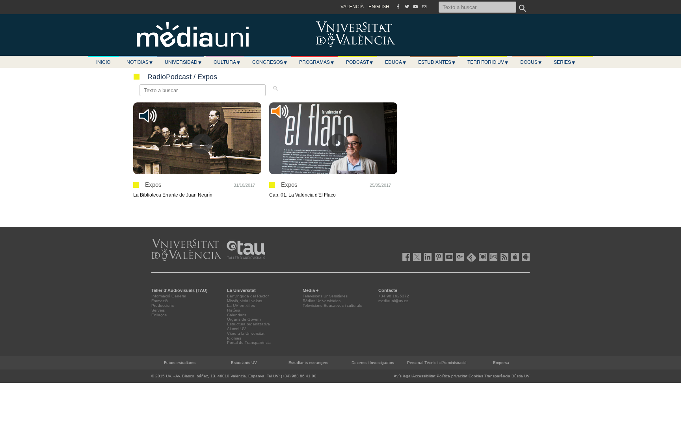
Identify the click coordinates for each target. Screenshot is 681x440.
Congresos (269, 62)
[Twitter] (406, 6)
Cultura (227, 62)
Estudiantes (436, 62)
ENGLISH (378, 6)
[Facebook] (398, 6)
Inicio (103, 61)
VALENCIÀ (352, 6)
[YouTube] (415, 6)
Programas (316, 62)
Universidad (183, 62)
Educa (395, 62)
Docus (530, 62)
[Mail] (424, 6)
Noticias (140, 62)
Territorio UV (487, 62)
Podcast (359, 62)
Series (564, 62)
